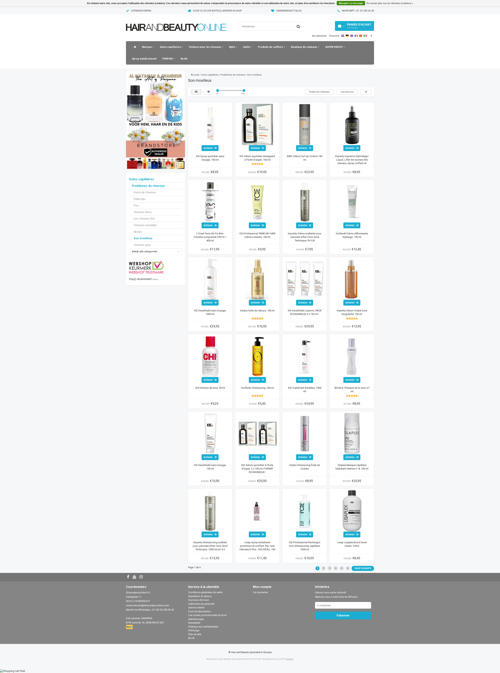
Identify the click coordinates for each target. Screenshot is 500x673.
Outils (247, 46)
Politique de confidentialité (203, 626)
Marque (147, 46)
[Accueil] (134, 47)
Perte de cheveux (145, 192)
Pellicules (140, 199)
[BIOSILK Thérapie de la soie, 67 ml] (352, 356)
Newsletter (194, 622)
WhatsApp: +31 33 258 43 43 (358, 10)
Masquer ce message (351, 3)
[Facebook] (128, 577)
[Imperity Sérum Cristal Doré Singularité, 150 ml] (352, 278)
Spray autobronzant (144, 58)
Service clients (196, 607)
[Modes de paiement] (130, 627)
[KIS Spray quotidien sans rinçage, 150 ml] (210, 124)
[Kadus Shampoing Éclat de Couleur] (304, 433)
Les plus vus (347, 92)
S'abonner (343, 615)
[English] (351, 36)
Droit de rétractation (199, 611)
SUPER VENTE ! (334, 46)
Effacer (155, 279)
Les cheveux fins (144, 218)
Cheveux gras (142, 244)
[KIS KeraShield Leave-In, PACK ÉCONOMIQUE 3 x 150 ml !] (304, 278)
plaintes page (196, 619)
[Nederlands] (342, 36)
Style (232, 46)
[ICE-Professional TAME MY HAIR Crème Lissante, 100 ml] (257, 201)
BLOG (184, 58)
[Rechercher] (298, 26)
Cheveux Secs (143, 212)
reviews (289, 659)
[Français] (356, 36)
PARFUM (167, 58)
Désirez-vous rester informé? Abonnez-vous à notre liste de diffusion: (336, 594)
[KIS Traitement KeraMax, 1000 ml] (304, 356)
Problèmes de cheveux (148, 186)
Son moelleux (143, 238)
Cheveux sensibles (145, 225)
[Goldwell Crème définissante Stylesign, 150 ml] (352, 201)
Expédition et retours (200, 596)
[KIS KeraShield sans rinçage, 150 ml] (210, 433)
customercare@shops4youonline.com (147, 605)
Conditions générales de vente (205, 592)
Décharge (193, 630)
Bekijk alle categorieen (144, 251)
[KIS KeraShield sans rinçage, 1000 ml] (210, 278)
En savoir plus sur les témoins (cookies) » (390, 3)
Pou (136, 205)
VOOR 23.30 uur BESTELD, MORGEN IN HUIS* (217, 10)
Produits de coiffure (271, 46)
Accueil (195, 75)
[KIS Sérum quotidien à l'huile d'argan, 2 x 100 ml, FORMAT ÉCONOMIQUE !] (257, 433)
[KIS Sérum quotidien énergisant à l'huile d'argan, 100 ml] (257, 124)
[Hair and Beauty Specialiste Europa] (176, 22)
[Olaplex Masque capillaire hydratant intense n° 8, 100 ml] (352, 433)
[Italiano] (365, 36)
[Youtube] (135, 577)
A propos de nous (198, 599)
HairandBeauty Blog (289, 10)
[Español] (360, 36)
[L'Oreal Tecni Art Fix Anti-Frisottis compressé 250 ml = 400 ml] (210, 201)
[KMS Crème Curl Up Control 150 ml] (304, 124)
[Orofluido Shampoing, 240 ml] (257, 356)
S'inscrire (334, 36)
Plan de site (194, 634)
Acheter (208, 148)
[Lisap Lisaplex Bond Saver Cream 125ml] (352, 510)
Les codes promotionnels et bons (207, 615)
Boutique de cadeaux (304, 46)
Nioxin (138, 231)
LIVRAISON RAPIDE (141, 10)
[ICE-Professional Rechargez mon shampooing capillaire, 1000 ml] (304, 510)
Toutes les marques (319, 92)
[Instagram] (141, 577)
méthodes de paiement (201, 603)
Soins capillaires (170, 46)
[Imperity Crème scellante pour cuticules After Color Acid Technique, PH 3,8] (304, 201)
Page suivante (362, 568)
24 (366, 92)
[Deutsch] (347, 36)
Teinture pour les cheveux (205, 46)
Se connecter (319, 36)
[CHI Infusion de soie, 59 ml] (210, 356)
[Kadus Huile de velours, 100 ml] (257, 278)
